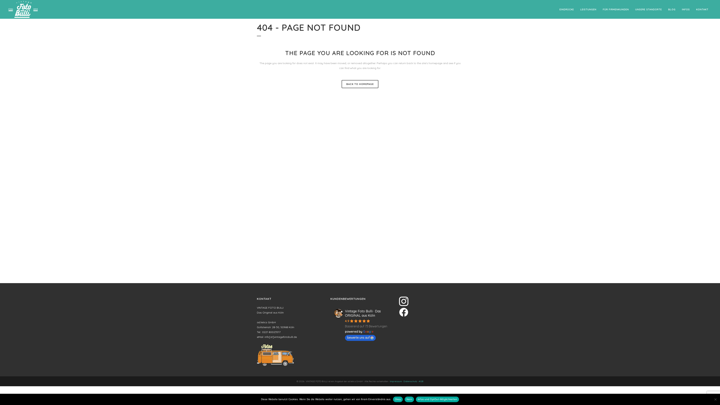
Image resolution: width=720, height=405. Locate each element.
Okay (398, 399)
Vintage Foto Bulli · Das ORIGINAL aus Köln (363, 313)
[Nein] (715, 399)
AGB (421, 381)
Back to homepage (360, 84)
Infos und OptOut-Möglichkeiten (437, 399)
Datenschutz (410, 381)
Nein (409, 399)
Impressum (396, 381)
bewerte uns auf (358, 337)
